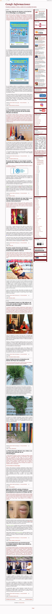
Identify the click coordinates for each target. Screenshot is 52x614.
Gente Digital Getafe (37, 123)
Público (36, 214)
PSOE (14, 195)
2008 (36, 192)
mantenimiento (13, 448)
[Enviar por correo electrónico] (6, 157)
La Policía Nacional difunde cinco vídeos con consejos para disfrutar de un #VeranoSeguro (19, 452)
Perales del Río (17, 540)
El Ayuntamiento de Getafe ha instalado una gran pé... (40, 160)
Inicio (20, 599)
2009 (36, 191)
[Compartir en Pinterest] (9, 157)
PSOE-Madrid (37, 201)
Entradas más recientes (10, 599)
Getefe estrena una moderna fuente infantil (41, 69)
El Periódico (36, 222)
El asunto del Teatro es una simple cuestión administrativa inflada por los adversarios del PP (19, 162)
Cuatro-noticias (37, 205)
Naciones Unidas (37, 235)
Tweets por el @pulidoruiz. (38, 127)
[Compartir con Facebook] (8, 157)
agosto (38, 159)
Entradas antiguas (28, 599)
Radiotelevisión (37, 204)
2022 (36, 177)
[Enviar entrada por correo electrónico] (28, 102)
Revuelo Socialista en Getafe (38, 74)
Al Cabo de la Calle (37, 122)
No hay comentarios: (23, 102)
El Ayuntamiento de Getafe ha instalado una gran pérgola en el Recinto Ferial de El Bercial (42, 45)
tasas (17, 158)
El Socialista (36, 199)
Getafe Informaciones (18, 4)
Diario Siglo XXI (37, 208)
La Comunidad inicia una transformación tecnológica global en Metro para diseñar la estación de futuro (18, 544)
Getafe (10, 195)
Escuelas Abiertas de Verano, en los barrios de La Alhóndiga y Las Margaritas (18, 12)
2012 (36, 188)
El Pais (36, 213)
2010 (36, 190)
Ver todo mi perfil (37, 19)
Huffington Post (37, 209)
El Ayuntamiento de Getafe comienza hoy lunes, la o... (40, 162)
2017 (36, 182)
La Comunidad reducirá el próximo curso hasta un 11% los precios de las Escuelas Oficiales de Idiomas (18, 111)
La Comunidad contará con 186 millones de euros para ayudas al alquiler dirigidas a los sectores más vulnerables (18, 304)
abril (37, 169)
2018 (36, 181)
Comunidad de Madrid (12, 158)
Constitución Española (38, 230)
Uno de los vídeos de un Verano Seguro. (13, 465)
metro (17, 596)
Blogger (33, 608)
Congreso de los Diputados (38, 226)
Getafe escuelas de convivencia (14, 105)
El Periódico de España (38, 218)
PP (11, 195)
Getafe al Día (36, 118)
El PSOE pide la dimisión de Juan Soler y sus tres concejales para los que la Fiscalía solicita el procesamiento (19, 200)
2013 (36, 187)
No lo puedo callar (37, 78)
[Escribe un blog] (7, 157)
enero (37, 172)
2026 (36, 158)
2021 (36, 178)
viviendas (17, 356)
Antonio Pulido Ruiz (42, 11)
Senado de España (37, 227)
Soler (12, 245)
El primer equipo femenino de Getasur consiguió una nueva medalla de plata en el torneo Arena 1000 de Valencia (18, 249)
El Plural (36, 217)
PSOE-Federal (37, 200)
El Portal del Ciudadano (38, 236)
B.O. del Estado (37, 232)
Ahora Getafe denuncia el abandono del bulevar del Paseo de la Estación (17, 360)
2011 (36, 189)
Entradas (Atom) (21, 602)
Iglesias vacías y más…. (41, 82)
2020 (36, 179)
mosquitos (13, 540)
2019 (36, 180)
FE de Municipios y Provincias (39, 231)
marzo (37, 170)
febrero (38, 171)
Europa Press (37, 223)
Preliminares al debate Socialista (39, 60)
